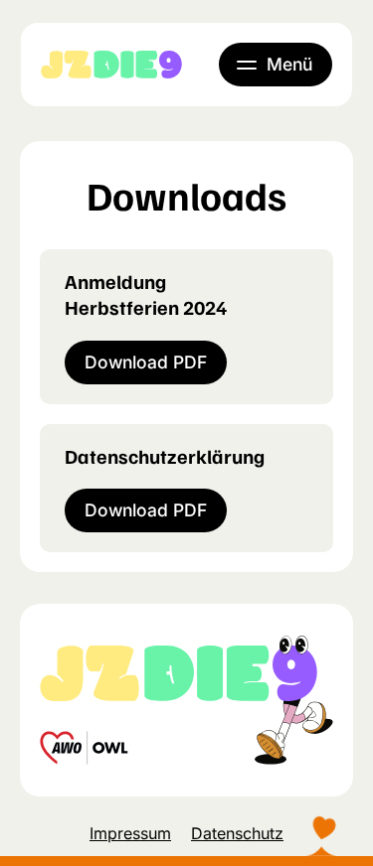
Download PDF (146, 362)
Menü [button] (289, 64)
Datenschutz (237, 833)
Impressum (130, 833)
